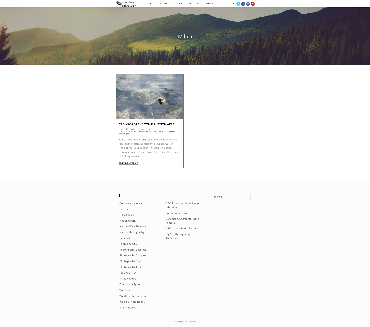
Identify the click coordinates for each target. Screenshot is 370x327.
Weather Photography (132, 295)
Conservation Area (129, 131)
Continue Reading (127, 163)
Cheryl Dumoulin (128, 129)
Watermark (126, 290)
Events (123, 209)
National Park (127, 220)
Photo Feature (128, 243)
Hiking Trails (143, 131)
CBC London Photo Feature (182, 228)
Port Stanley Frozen (177, 212)
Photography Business (132, 249)
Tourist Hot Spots (129, 284)
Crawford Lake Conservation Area (147, 124)
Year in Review (128, 307)
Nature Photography (158, 131)
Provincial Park (128, 272)
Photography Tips (130, 266)
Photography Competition (135, 255)
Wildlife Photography (132, 301)
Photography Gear (130, 261)
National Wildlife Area (132, 226)
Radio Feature (127, 278)
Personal (124, 238)
